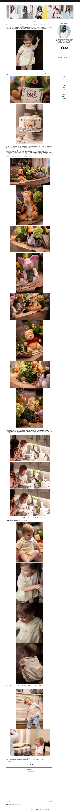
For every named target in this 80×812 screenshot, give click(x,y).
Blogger (47, 809)
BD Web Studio (38, 809)
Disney (64, 87)
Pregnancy (64, 96)
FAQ (42, 1)
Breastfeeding (64, 83)
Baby (64, 78)
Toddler (64, 100)
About (36, 1)
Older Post (8, 801)
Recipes (64, 98)
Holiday (64, 89)
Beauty (64, 80)
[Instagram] (65, 48)
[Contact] (67, 48)
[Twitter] (61, 48)
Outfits (64, 94)
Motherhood (64, 92)
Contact (47, 1)
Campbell (64, 85)
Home (31, 1)
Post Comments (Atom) (15, 804)
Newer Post (50, 801)
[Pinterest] (63, 48)
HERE (45, 151)
